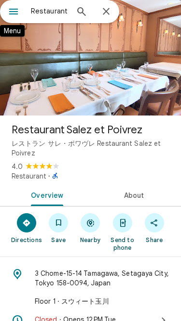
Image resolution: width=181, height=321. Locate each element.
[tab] (45, 194)
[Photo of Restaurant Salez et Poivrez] (90, 58)
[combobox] (49, 11)
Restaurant (29, 176)
